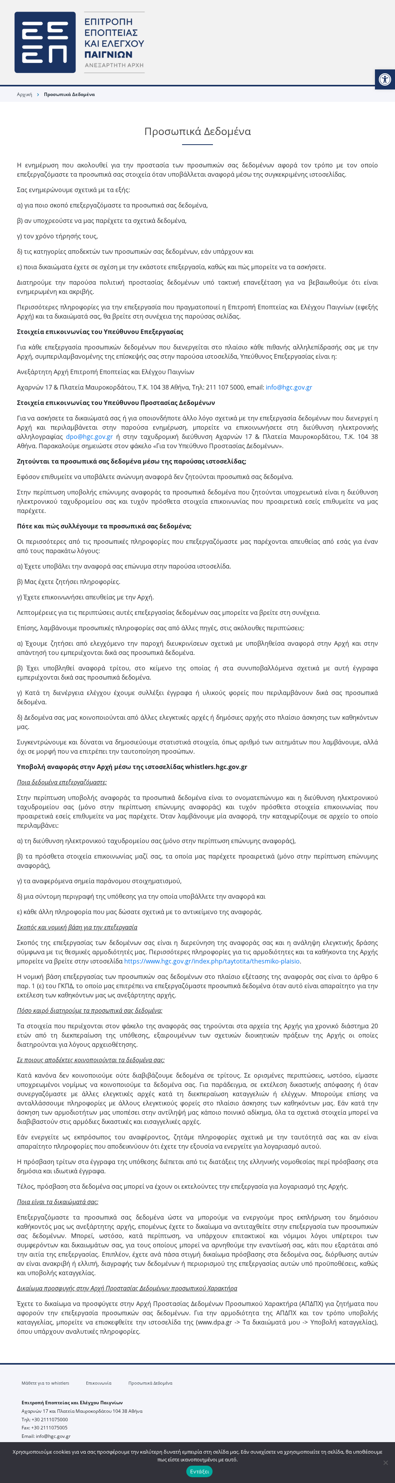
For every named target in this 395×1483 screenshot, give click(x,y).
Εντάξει (199, 1471)
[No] (385, 1462)
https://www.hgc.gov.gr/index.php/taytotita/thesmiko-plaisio (212, 961)
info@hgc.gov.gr (289, 387)
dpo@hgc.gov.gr (89, 436)
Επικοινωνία (98, 1383)
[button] (385, 79)
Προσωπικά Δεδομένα (150, 1383)
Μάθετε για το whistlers (45, 1383)
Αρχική (24, 94)
